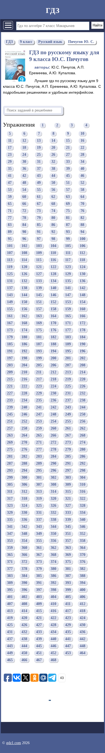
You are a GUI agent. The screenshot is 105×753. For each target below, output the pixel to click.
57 (68, 190)
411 (68, 604)
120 (24, 267)
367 (39, 555)
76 (82, 211)
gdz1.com (13, 743)
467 (39, 660)
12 (24, 141)
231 (68, 393)
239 (10, 408)
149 (10, 302)
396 (24, 590)
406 (82, 597)
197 (10, 358)
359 (10, 548)
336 (24, 520)
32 (53, 162)
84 (24, 225)
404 (53, 597)
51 (68, 183)
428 (53, 625)
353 (10, 541)
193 (39, 351)
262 (82, 429)
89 (10, 232)
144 (24, 295)
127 (39, 274)
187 (39, 344)
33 (68, 162)
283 (39, 457)
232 (82, 393)
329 (10, 513)
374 (53, 562)
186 (24, 344)
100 (82, 239)
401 (10, 597)
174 (24, 330)
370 (82, 555)
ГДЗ (53, 10)
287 (10, 464)
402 (24, 597)
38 (53, 169)
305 (10, 485)
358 (82, 541)
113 (9, 260)
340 (82, 520)
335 (10, 520)
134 (53, 281)
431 (10, 632)
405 (68, 597)
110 (53, 253)
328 (82, 506)
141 (68, 288)
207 (68, 365)
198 (24, 358)
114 (24, 260)
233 (10, 401)
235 (39, 401)
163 (39, 316)
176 (53, 330)
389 (10, 583)
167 (10, 323)
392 (53, 583)
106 (82, 246)
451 (39, 653)
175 (39, 330)
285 (68, 457)
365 (10, 555)
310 (82, 485)
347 (10, 534)
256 (82, 422)
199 (39, 358)
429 (68, 625)
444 (24, 646)
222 (24, 386)
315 (68, 492)
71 (10, 211)
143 (10, 295)
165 (68, 316)
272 (53, 443)
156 (24, 309)
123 (68, 267)
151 (39, 302)
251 (10, 422)
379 (39, 569)
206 (53, 365)
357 (68, 541)
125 (10, 274)
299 (10, 478)
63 (68, 197)
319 (39, 499)
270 (24, 443)
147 (68, 295)
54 (24, 190)
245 (10, 415)
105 (68, 246)
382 (82, 569)
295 (39, 471)
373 (39, 562)
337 (39, 520)
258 (24, 429)
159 (68, 309)
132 (24, 281)
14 (53, 141)
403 (39, 597)
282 (24, 457)
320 (53, 499)
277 (39, 450)
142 (82, 288)
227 (10, 393)
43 (39, 176)
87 (68, 225)
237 (68, 401)
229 (39, 393)
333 (68, 513)
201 (68, 358)
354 (24, 541)
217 (39, 379)
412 (82, 604)
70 (82, 204)
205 (39, 365)
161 (10, 316)
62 (53, 197)
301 (39, 478)
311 (9, 492)
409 (39, 604)
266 (53, 436)
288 (24, 464)
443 (10, 646)
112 (82, 253)
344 (53, 527)
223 (39, 386)
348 (24, 534)
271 (39, 443)
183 (68, 337)
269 (10, 443)
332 (53, 513)
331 (39, 513)
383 (10, 576)
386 (53, 576)
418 (82, 611)
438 (24, 639)
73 (39, 211)
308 (53, 485)
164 (53, 316)
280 (82, 450)
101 (10, 246)
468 (53, 660)
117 (68, 260)
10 (82, 134)
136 (82, 281)
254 (53, 422)
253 (39, 422)
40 (82, 169)
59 (10, 197)
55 (39, 190)
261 (68, 429)
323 (10, 506)
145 (39, 295)
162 (24, 316)
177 (68, 330)
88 (82, 225)
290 (53, 464)
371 (10, 562)
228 (24, 393)
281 (10, 457)
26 (53, 155)
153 (68, 302)
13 (39, 141)
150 (24, 302)
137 (10, 288)
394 (82, 583)
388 (82, 576)
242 (53, 408)
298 (82, 471)
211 (38, 372)
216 (24, 379)
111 (68, 253)
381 (68, 569)
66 (24, 204)
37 (39, 169)
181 (39, 337)
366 (24, 555)
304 (82, 478)
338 (53, 520)
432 (24, 632)
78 (24, 218)
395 (10, 590)
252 (24, 422)
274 (82, 443)
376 (82, 562)
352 (82, 534)
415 (39, 611)
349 (39, 534)
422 (53, 618)
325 (39, 506)
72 (24, 211)
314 (53, 492)
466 (24, 660)
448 (82, 646)
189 (68, 344)
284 (53, 457)
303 (68, 478)
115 (38, 260)
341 (10, 527)
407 (10, 604)
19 (39, 148)
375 (68, 562)
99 (68, 239)
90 (24, 232)
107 (10, 253)
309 (68, 485)
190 (82, 344)
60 (24, 197)
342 (24, 527)
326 (53, 506)
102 (24, 246)
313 (39, 492)
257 (10, 429)
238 (82, 401)
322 (82, 499)
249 (68, 415)
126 (24, 274)
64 (82, 197)
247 (39, 415)
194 (53, 351)
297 (68, 471)
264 (24, 436)
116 (53, 260)
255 (68, 422)
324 (24, 506)
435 (68, 632)
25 (39, 155)
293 (10, 471)
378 (24, 569)
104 (53, 246)
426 (24, 625)
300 (24, 478)
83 (10, 225)
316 (82, 492)
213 (68, 372)
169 (39, 323)
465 (10, 660)
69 (68, 204)
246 (24, 415)
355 (39, 541)
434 (53, 632)
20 (53, 148)
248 (53, 415)
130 (82, 274)
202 (82, 358)
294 (24, 471)
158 (53, 309)
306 (24, 485)
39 (68, 169)
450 (24, 653)
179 (10, 337)
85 (39, 225)
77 (10, 218)
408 (24, 604)
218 (53, 379)
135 (68, 281)
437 (10, 639)
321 (68, 499)
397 (39, 590)
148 (82, 295)
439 (39, 639)
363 (68, 548)
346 (82, 527)
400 (82, 590)
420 (24, 618)
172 (82, 323)
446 (53, 646)
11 (10, 141)
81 (68, 218)
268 (82, 436)
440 (53, 639)
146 (53, 295)
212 (53, 372)
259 (39, 429)
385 (39, 576)
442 (82, 639)
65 (10, 204)
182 (53, 337)
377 (10, 569)
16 (82, 141)
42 (24, 176)
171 (68, 323)
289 (39, 464)
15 (68, 141)
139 (39, 288)
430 (82, 625)
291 (68, 464)
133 (39, 281)
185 (10, 344)
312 (24, 492)
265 (39, 436)
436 (82, 632)
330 (24, 513)
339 (68, 520)
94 (82, 232)
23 (10, 155)
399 (68, 590)
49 (39, 183)
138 (24, 288)
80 (53, 218)
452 (53, 653)
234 (24, 401)
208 (82, 365)
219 (68, 379)
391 (39, 583)
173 (10, 330)
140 (53, 288)
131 (10, 281)
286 (82, 457)
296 (53, 471)
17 (10, 148)
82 (82, 218)
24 (24, 155)
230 (53, 393)
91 (39, 232)
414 (24, 611)
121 (39, 267)
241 (39, 408)
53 (10, 190)
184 (82, 337)
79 (39, 218)
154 (82, 302)
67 (39, 204)
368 (53, 555)
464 (82, 653)
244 (82, 408)
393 (68, 583)
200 (53, 358)
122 (53, 267)
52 (82, 183)
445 (39, 646)
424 (82, 618)
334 (82, 513)
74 (53, 211)
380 (53, 569)
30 (24, 162)
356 (53, 541)
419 (10, 618)
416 (53, 611)
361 (39, 548)
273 (68, 443)
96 (24, 239)
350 (53, 534)
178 (82, 330)
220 (82, 379)
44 (53, 176)
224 (53, 386)
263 (10, 436)
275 (10, 450)
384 (24, 576)
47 (10, 183)
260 (53, 429)
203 (10, 365)
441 (68, 639)
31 (39, 162)
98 (53, 239)
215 (10, 379)
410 (53, 604)
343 (39, 527)
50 (53, 183)
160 (82, 309)
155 (10, 309)
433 (39, 632)
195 (68, 351)
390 (24, 583)
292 (82, 464)
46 (82, 176)
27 (68, 155)
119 (9, 267)
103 (39, 246)
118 (82, 260)
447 (68, 646)
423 (68, 618)
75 (68, 211)
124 (82, 267)
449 (10, 653)
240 (24, 408)
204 (24, 365)
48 (24, 183)
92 (53, 232)
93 (68, 232)
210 (24, 372)
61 (39, 197)
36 (24, 169)
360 (24, 548)
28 (82, 155)
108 (24, 253)
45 (68, 176)
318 (24, 499)
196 (82, 351)
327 (68, 506)
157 (39, 309)
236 (53, 401)
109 (39, 253)
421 (39, 618)
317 (10, 499)
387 (68, 576)
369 (68, 555)
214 (82, 372)
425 (10, 625)
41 (10, 176)
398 (53, 590)
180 (24, 337)
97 (39, 239)
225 (68, 386)
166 (82, 316)
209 (10, 372)
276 (24, 450)
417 (68, 611)
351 (68, 534)
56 (53, 190)
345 (68, 527)
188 (53, 344)
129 (68, 274)
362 (53, 548)
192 (24, 351)
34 (82, 162)
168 (24, 323)
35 (10, 169)
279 (68, 450)
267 (68, 436)
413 (10, 611)
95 (10, 239)
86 (53, 225)
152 (53, 302)
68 (53, 204)
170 (53, 323)
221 (10, 386)
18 (24, 148)
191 (10, 351)
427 (39, 625)
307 (39, 485)
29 (10, 162)
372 (24, 562)
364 (82, 548)
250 (82, 415)
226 (82, 386)
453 (68, 653)
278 (53, 450)
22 (82, 148)
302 (53, 478)
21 (68, 148)
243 (68, 408)
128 (53, 274)
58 (82, 190)
